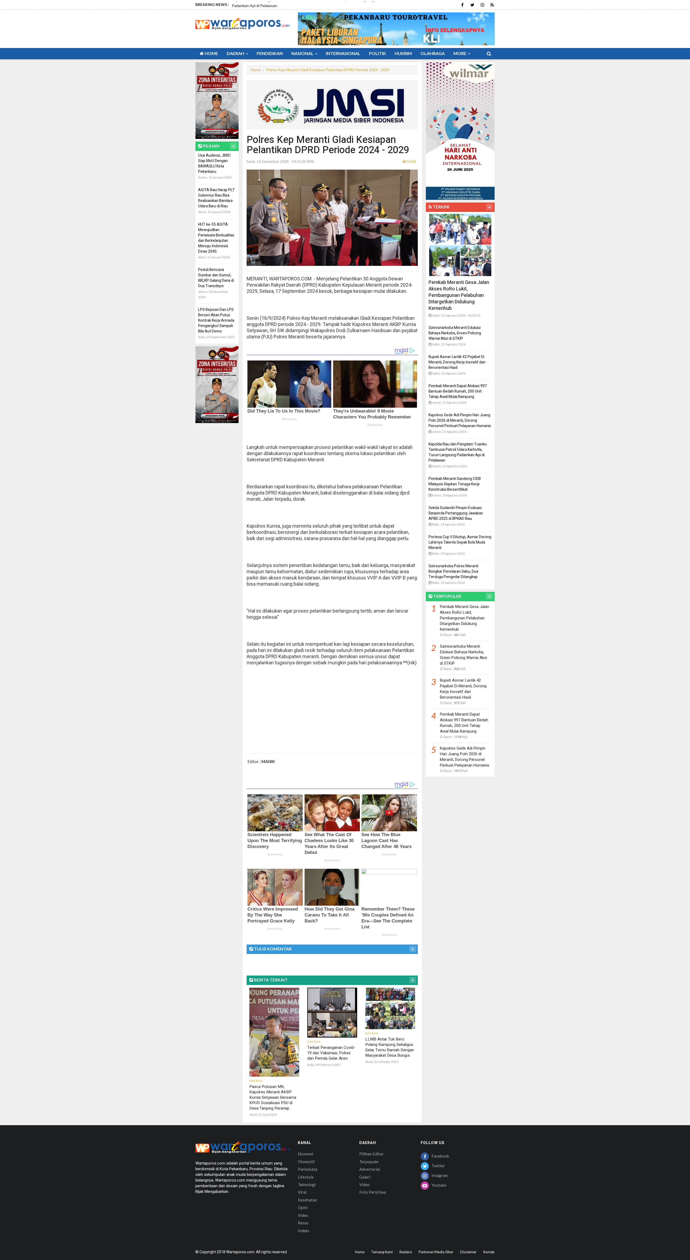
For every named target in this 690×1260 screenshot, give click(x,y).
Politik (377, 53)
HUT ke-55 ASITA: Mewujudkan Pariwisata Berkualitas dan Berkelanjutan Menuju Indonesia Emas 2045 (216, 238)
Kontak (489, 1252)
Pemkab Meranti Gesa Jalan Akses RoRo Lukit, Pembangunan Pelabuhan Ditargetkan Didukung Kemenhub (459, 295)
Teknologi (307, 1184)
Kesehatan (307, 1199)
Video (303, 1215)
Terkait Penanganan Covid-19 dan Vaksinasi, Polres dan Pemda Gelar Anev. (331, 1053)
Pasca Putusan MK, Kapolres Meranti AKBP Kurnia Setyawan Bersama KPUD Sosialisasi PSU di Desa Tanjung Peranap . (272, 1097)
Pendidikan (270, 53)
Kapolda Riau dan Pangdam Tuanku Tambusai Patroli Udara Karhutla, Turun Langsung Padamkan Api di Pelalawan (458, 452)
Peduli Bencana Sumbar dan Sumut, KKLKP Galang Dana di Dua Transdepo (216, 278)
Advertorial (369, 1169)
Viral (302, 1192)
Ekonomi (305, 1153)
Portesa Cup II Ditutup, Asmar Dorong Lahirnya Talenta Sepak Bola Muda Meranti (460, 542)
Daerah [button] (236, 53)
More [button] (460, 53)
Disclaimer (468, 1252)
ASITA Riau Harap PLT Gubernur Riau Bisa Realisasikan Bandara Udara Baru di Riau (216, 198)
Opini (303, 1207)
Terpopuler (369, 1161)
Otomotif (306, 1161)
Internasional (343, 53)
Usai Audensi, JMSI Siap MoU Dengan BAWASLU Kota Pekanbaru (214, 163)
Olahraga (432, 53)
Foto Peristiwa (372, 1192)
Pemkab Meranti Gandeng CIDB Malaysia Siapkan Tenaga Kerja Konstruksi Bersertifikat (455, 484)
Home (211, 53)
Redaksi (405, 1252)
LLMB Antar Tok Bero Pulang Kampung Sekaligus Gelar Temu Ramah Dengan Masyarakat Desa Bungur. (389, 1047)
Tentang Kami (382, 1252)
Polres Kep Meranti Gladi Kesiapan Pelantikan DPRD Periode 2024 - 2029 (327, 69)
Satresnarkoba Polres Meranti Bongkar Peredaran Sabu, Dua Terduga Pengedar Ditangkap (453, 571)
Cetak (411, 161)
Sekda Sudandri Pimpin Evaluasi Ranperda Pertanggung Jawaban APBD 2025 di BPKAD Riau (456, 513)
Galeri (364, 1177)
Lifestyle (306, 1177)
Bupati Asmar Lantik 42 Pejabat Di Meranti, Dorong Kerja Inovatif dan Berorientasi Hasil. (457, 362)
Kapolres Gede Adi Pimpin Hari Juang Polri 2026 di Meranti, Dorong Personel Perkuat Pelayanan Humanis (460, 420)
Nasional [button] (302, 53)
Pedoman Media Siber (436, 1252)
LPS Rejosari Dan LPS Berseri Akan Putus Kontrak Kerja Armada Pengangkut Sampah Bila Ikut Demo (216, 320)
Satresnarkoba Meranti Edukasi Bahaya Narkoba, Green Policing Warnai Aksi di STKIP (455, 333)
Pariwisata (307, 1169)
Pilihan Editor (371, 1153)
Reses (303, 1222)
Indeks (303, 1230)
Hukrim (403, 53)
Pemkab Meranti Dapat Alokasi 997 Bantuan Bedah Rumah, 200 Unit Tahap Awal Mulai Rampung (458, 391)
